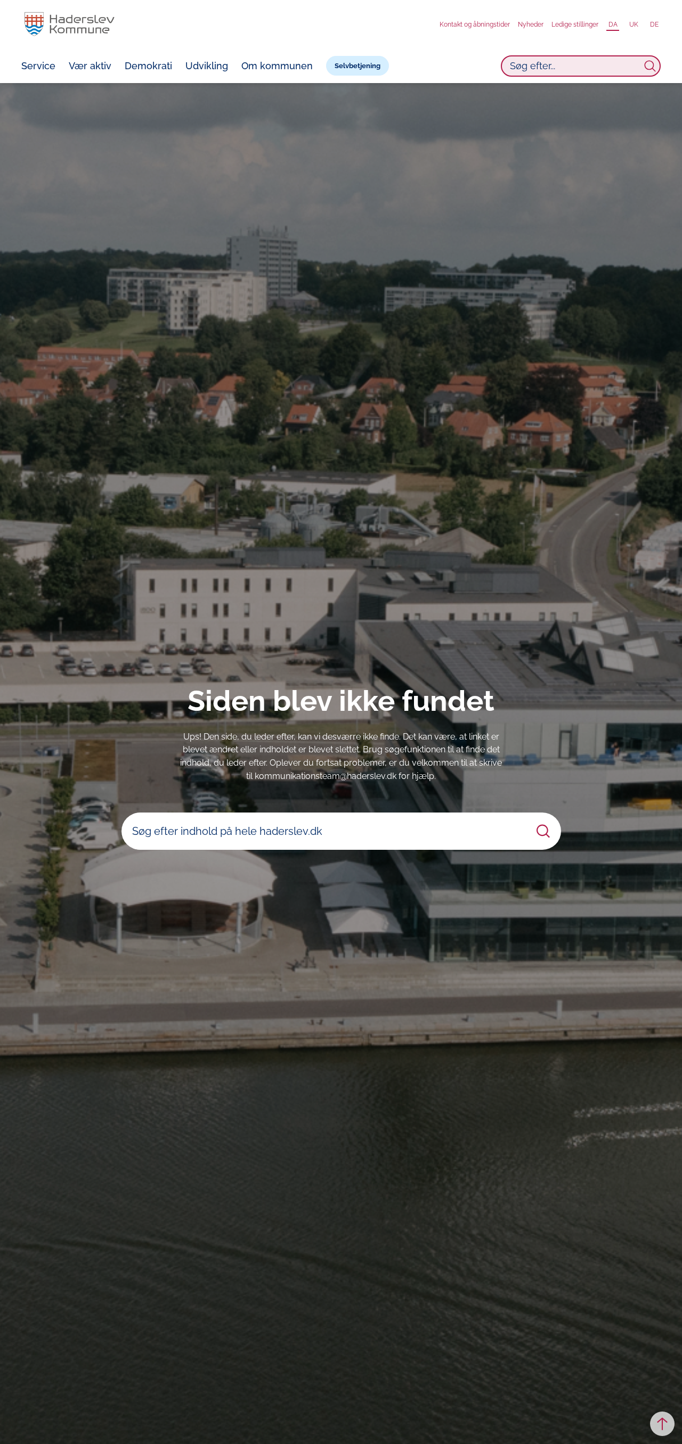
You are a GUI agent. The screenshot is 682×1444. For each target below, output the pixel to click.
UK (633, 24)
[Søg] (650, 66)
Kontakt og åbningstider (475, 24)
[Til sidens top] (662, 1423)
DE (654, 24)
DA (613, 24)
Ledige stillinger (574, 24)
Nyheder (530, 24)
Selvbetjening (357, 66)
